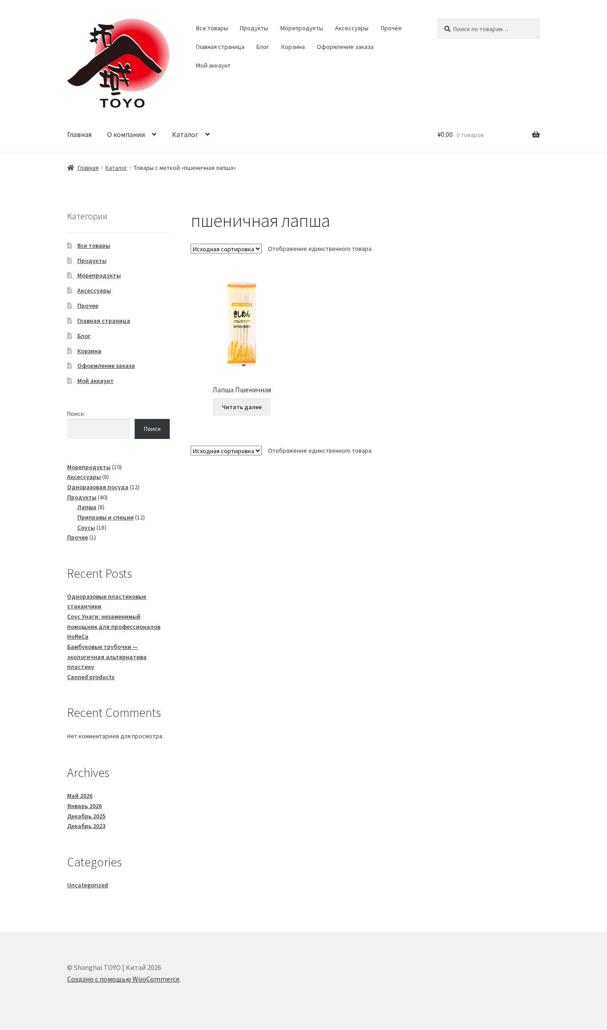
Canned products (91, 677)
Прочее (391, 28)
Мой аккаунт (213, 65)
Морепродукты (301, 28)
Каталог (185, 134)
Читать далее (242, 407)
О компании (126, 134)
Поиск (75, 414)
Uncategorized (87, 885)
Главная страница (220, 47)
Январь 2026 (84, 806)
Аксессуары (351, 28)
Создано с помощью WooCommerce (123, 978)
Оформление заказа (345, 47)
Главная (79, 134)
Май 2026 (79, 796)
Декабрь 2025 (86, 816)
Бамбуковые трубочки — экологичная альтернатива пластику (107, 657)
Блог (262, 47)
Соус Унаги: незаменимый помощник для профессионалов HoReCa (113, 626)
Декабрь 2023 (86, 826)
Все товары (212, 28)
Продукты (254, 28)
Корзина (293, 47)
